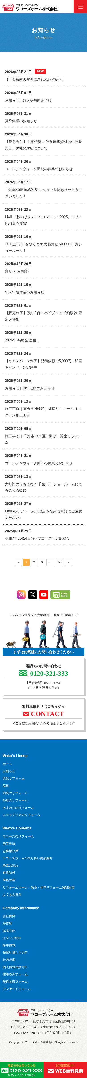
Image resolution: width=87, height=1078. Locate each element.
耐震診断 (9, 873)
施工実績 (9, 843)
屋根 (6, 785)
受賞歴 (7, 923)
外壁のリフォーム (15, 800)
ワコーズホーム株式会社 (36, 9)
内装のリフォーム (15, 793)
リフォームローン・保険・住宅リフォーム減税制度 (39, 887)
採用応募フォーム (15, 974)
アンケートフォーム (17, 989)
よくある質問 (12, 894)
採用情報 (9, 945)
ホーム (7, 764)
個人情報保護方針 (15, 967)
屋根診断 (9, 880)
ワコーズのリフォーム (18, 836)
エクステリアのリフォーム (21, 815)
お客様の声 (10, 851)
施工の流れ (10, 865)
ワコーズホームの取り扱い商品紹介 (28, 858)
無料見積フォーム (15, 981)
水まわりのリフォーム (18, 807)
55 (60, 561)
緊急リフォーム (14, 778)
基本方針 (9, 931)
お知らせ (9, 771)
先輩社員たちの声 (15, 952)
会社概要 (9, 916)
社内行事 (9, 960)
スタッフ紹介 (12, 938)
